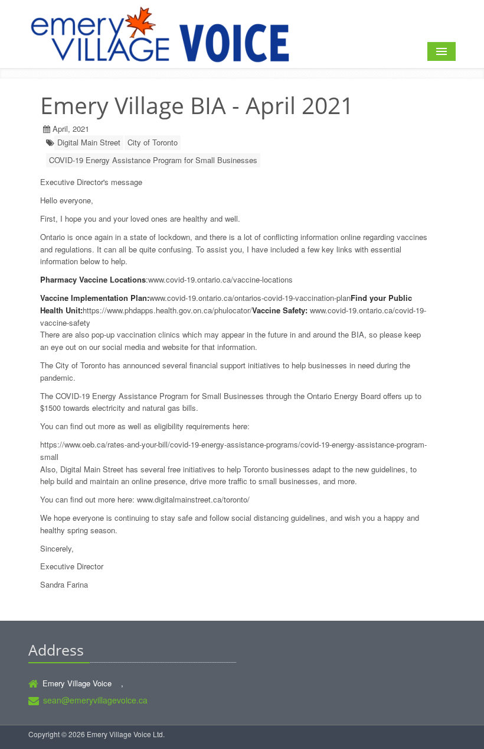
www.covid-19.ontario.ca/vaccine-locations (220, 279)
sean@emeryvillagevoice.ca (95, 700)
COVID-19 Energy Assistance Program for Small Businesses (153, 160)
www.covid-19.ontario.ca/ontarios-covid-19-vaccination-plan (250, 297)
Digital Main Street (88, 142)
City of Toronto (152, 142)
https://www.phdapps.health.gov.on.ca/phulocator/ (167, 310)
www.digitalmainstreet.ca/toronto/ (193, 499)
